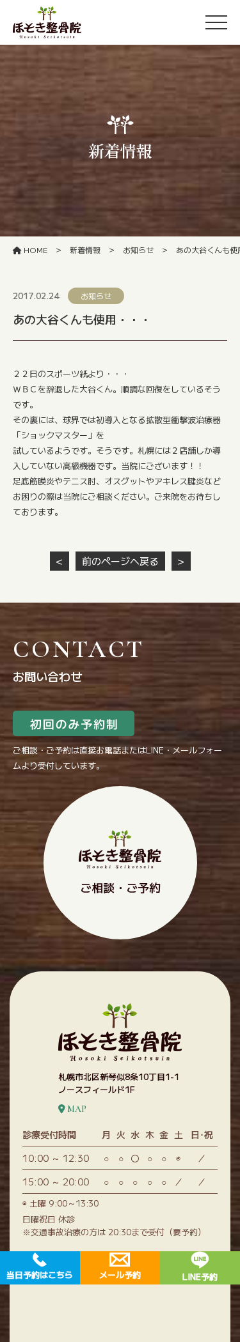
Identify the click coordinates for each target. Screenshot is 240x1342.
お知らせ (138, 249)
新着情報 (85, 249)
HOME (34, 249)
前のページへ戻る (120, 560)
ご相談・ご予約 (120, 887)
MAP (75, 1109)
